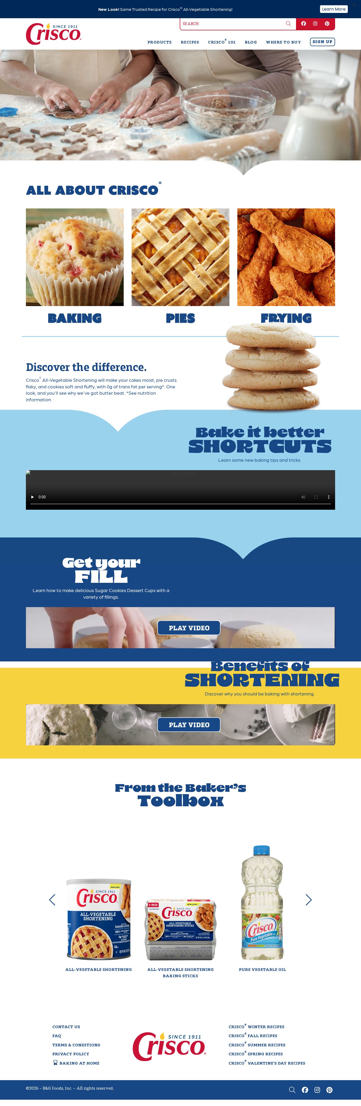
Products (159, 42)
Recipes (190, 42)
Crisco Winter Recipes (256, 1026)
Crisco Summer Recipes (257, 1044)
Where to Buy (283, 42)
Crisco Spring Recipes (256, 1054)
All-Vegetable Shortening (98, 970)
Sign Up (322, 42)
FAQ (56, 1036)
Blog (251, 42)
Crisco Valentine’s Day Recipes (267, 1063)
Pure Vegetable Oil (262, 970)
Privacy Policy (70, 1054)
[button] (52, 900)
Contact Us (66, 1027)
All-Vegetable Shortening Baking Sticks (180, 973)
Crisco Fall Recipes (253, 1035)
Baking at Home (78, 1063)
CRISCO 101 (221, 42)
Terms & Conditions (76, 1045)
